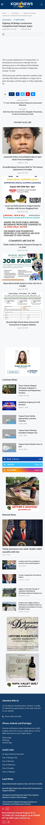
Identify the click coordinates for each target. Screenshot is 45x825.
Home (4, 13)
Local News (15, 13)
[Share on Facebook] (18, 94)
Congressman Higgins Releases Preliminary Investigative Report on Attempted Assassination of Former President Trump (30, 606)
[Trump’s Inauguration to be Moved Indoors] (9, 578)
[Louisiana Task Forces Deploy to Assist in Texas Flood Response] (9, 564)
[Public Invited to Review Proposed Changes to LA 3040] (22, 228)
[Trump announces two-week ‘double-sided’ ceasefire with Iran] (22, 532)
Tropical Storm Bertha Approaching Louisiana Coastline (27, 418)
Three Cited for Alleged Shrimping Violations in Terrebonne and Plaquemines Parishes (29, 389)
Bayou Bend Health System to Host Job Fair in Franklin (22, 784)
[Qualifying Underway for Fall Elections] (9, 405)
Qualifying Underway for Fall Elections (29, 403)
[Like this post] (12, 94)
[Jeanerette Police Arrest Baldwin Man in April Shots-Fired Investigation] (22, 140)
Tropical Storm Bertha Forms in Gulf (30, 445)
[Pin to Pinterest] (28, 94)
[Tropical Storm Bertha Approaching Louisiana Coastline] (9, 419)
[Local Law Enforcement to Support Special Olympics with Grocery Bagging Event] (22, 189)
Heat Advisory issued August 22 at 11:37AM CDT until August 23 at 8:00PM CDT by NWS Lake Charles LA (21, 815)
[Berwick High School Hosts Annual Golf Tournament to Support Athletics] (22, 305)
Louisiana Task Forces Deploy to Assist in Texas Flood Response (29, 562)
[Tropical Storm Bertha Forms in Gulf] (9, 447)
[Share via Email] (33, 94)
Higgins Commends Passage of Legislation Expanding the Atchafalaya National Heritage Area (30, 591)
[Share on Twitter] (22, 94)
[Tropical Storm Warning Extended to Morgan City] (9, 433)
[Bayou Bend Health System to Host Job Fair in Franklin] (22, 267)
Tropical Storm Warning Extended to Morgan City (27, 431)
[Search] (41, 4)
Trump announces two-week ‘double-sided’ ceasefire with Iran (22, 550)
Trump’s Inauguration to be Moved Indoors (29, 576)
